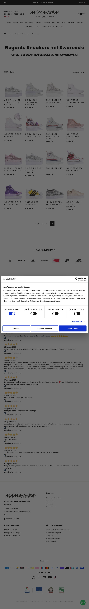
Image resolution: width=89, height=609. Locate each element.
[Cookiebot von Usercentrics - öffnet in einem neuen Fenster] (77, 279)
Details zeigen (77, 322)
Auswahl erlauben (44, 328)
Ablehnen (16, 328)
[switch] (33, 313)
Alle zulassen (73, 328)
